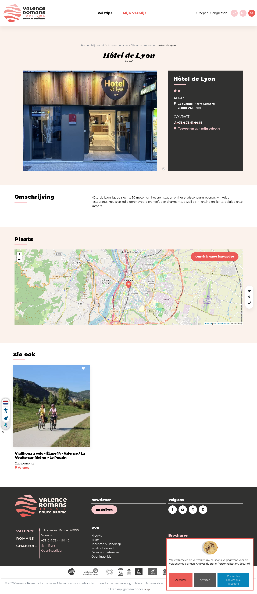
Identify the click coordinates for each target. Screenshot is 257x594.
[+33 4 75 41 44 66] (249, 303)
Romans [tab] (25, 538)
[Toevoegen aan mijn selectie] (83, 368)
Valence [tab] (25, 531)
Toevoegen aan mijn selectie (198, 128)
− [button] (19, 259)
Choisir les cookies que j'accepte (233, 580)
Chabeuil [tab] (26, 546)
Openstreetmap (222, 323)
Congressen (218, 13)
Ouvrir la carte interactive (214, 256)
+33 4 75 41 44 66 (189, 122)
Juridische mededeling (115, 583)
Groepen (202, 13)
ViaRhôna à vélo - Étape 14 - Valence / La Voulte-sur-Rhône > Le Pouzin (50, 455)
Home (85, 45)
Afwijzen (205, 580)
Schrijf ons (48, 545)
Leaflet (208, 323)
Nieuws (96, 535)
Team (95, 539)
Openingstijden (52, 550)
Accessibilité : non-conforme (165, 583)
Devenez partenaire (105, 552)
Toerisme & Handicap (106, 544)
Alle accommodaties (143, 45)
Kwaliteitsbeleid (102, 548)
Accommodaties (118, 45)
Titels (138, 583)
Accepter (180, 580)
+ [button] (19, 254)
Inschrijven (104, 509)
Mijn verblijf (134, 13)
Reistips (105, 13)
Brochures (178, 535)
